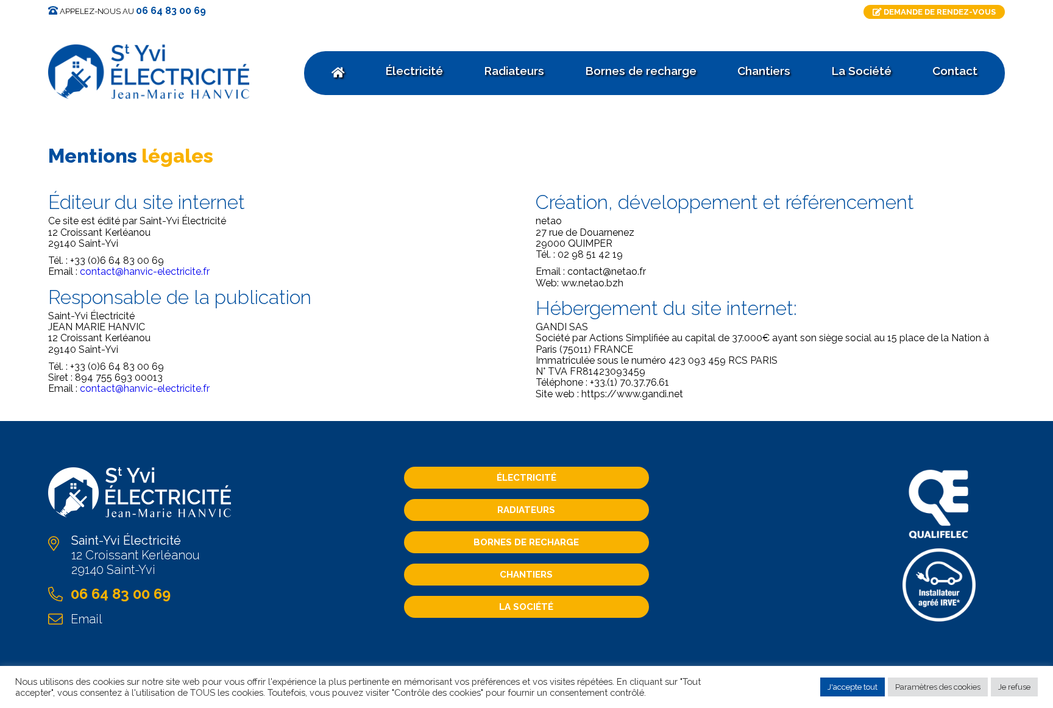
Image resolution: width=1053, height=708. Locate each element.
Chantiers (526, 574)
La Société (526, 606)
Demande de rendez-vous (939, 11)
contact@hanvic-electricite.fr (145, 271)
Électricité (526, 477)
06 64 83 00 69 (171, 10)
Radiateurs (526, 509)
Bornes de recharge (526, 542)
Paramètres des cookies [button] (937, 687)
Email (86, 619)
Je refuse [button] (1014, 687)
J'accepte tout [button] (853, 687)
